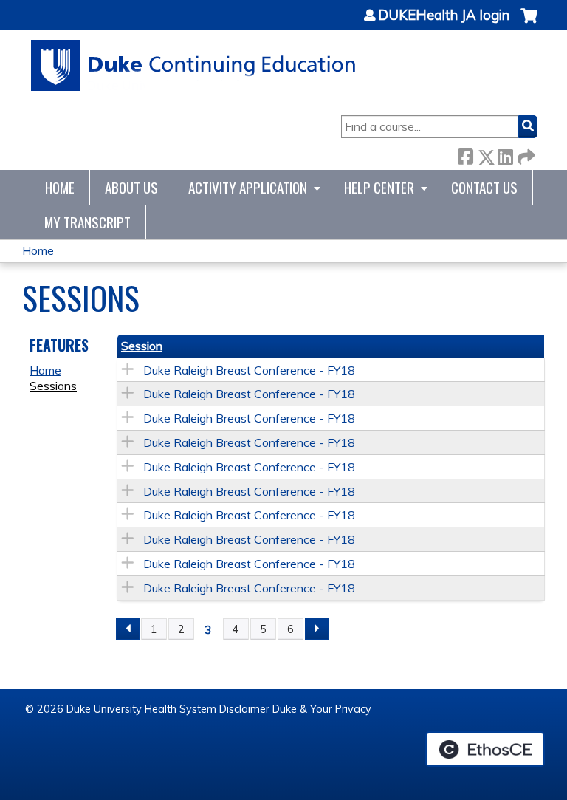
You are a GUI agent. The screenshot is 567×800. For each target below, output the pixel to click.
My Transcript (87, 222)
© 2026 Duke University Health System (120, 709)
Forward (525, 154)
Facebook (465, 154)
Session (141, 345)
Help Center (379, 187)
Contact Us (484, 187)
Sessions (53, 385)
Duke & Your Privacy (321, 709)
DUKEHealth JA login (443, 15)
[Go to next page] (317, 629)
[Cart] (528, 23)
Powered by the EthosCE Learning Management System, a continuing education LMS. (485, 749)
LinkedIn (505, 154)
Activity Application (247, 187)
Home (60, 187)
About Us (131, 187)
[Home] (194, 65)
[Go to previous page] (128, 629)
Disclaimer (244, 709)
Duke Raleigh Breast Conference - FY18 (249, 370)
